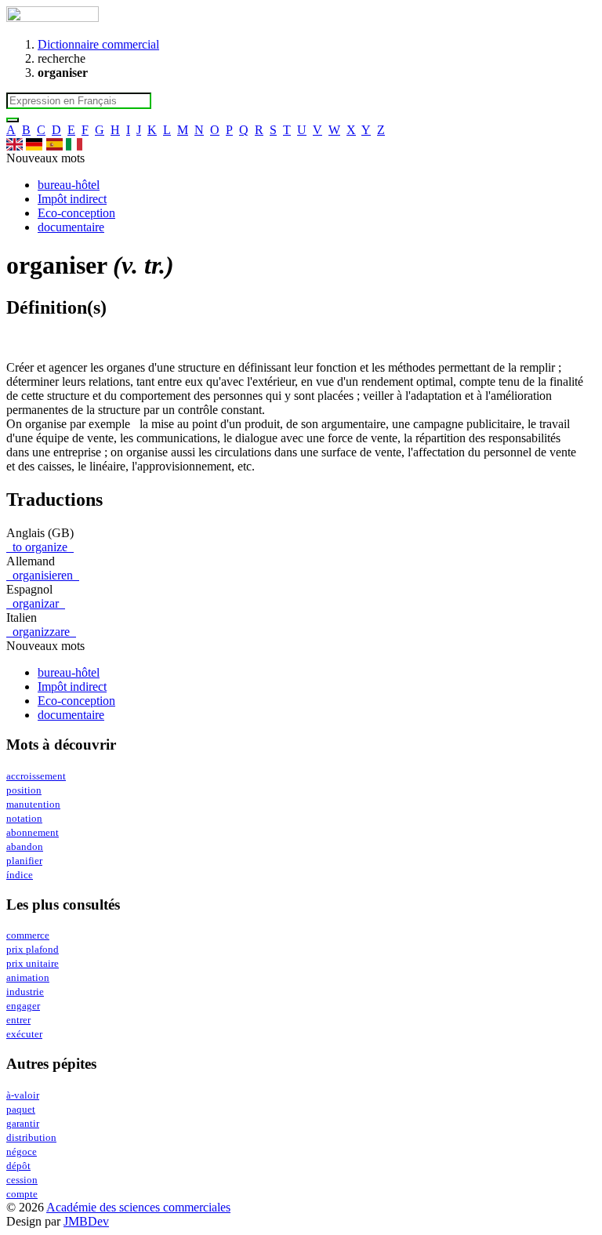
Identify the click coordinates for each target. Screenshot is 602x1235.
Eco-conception (76, 213)
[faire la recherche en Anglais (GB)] (14, 144)
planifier (24, 860)
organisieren (42, 575)
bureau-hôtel (69, 184)
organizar (35, 603)
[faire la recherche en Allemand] (34, 144)
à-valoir (22, 1095)
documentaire (71, 227)
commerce (27, 935)
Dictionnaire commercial (98, 44)
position (24, 790)
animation (27, 977)
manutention (33, 804)
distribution (31, 1137)
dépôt (18, 1166)
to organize (40, 547)
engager (23, 1006)
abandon (24, 846)
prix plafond (32, 949)
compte (22, 1194)
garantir (22, 1123)
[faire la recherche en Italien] (74, 144)
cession (22, 1180)
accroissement (36, 776)
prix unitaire (32, 963)
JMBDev (86, 1221)
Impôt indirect (72, 198)
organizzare (41, 631)
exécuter (24, 1034)
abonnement (32, 832)
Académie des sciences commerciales (138, 1207)
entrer (18, 1020)
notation (24, 818)
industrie (25, 991)
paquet (20, 1109)
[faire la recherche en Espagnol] (54, 144)
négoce (21, 1151)
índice (19, 875)
